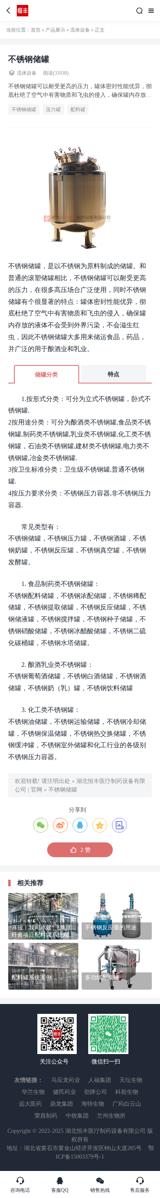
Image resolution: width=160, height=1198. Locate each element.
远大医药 (30, 1104)
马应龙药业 (65, 1080)
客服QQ (60, 1184)
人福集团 (99, 1080)
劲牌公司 (95, 1092)
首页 (36, 30)
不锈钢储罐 (23, 109)
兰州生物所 (111, 1116)
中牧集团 (77, 1116)
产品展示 (55, 30)
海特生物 (92, 1104)
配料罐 (78, 109)
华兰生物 (33, 1092)
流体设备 (80, 30)
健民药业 (64, 1092)
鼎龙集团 (61, 1104)
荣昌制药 (45, 1116)
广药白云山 (126, 1104)
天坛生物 (130, 1080)
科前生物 (126, 1092)
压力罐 (53, 109)
